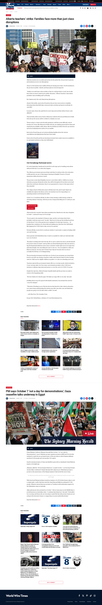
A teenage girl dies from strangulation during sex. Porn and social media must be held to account (51, 546)
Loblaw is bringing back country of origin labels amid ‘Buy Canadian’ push (29, 369)
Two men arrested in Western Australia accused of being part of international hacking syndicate (71, 528)
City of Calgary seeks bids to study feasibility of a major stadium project (30, 351)
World (31, 4)
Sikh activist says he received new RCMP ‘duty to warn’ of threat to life (72, 333)
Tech (44, 4)
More (68, 4)
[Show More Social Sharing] (95, 26)
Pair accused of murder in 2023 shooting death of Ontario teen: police (49, 334)
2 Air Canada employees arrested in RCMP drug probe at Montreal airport (72, 368)
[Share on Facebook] (81, 26)
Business (38, 4)
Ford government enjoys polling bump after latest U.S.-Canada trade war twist (72, 352)
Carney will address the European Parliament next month (50, 368)
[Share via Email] (92, 26)
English (92, 1)
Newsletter (85, 4)
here (39, 306)
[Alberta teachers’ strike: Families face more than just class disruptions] (51, 50)
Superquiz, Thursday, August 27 (49, 568)
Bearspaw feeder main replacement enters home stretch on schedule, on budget (30, 334)
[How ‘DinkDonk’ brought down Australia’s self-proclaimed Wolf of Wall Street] (72, 537)
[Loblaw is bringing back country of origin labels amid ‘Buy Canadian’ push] (30, 361)
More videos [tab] (31, 208)
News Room (12, 26)
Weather (79, 1)
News (18, 4)
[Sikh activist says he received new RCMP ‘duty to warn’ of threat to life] (72, 325)
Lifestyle (49, 4)
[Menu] (95, 8)
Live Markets (85, 1)
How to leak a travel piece (69, 568)
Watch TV (93, 4)
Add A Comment (51, 376)
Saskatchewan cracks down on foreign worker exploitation (49, 351)
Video (64, 4)
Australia (9, 387)
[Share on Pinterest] (87, 26)
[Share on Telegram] (89, 26)
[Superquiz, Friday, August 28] (30, 519)
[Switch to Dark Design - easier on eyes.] (93, 8)
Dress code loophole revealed (49, 526)
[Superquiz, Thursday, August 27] (51, 561)
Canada (8, 15)
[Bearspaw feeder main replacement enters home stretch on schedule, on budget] (30, 325)
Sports (54, 4)
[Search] (91, 8)
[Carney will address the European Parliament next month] (51, 361)
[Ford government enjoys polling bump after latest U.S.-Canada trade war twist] (72, 343)
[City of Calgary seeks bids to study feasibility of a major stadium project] (30, 343)
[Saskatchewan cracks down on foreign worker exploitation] (51, 343)
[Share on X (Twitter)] (84, 26)
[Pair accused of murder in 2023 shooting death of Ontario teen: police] (51, 325)
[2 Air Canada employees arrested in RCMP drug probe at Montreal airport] (72, 361)
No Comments (32, 26)
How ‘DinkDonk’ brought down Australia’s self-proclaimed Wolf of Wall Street (71, 546)
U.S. (22, 4)
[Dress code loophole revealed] (51, 519)
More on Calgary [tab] (32, 205)
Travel (59, 4)
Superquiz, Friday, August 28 (30, 8)
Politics (27, 4)
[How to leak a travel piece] (72, 561)
